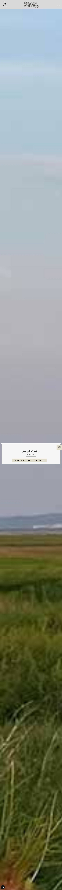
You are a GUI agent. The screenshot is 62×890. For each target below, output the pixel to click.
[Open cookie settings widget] (3, 887)
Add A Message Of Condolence (31, 460)
